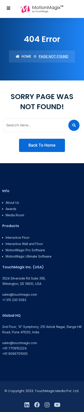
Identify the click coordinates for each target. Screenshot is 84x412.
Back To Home (42, 145)
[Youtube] (57, 405)
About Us (12, 202)
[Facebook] (37, 405)
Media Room (15, 215)
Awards (11, 209)
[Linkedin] (27, 405)
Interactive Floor (18, 237)
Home (26, 56)
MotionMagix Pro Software (25, 250)
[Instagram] (47, 405)
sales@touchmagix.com (19, 294)
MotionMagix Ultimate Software (29, 256)
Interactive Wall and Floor (24, 244)
